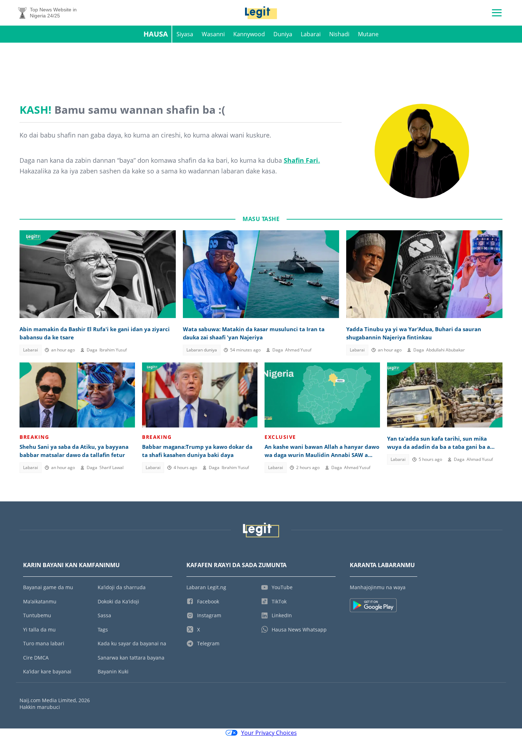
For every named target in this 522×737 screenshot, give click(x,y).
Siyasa (184, 34)
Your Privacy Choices (269, 733)
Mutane (368, 34)
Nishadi (339, 34)
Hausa (155, 34)
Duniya (282, 34)
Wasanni (213, 34)
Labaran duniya (201, 350)
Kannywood (249, 34)
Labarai (311, 34)
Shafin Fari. (302, 160)
